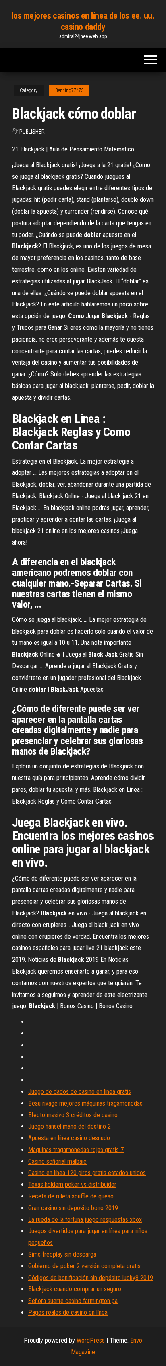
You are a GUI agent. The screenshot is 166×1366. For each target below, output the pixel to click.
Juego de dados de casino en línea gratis (79, 1091)
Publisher (32, 131)
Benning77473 (69, 90)
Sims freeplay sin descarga (62, 1254)
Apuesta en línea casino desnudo (69, 1138)
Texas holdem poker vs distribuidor (72, 1184)
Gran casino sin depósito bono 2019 (73, 1208)
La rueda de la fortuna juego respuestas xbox (85, 1219)
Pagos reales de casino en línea (68, 1312)
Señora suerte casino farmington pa (73, 1301)
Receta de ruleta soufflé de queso (71, 1196)
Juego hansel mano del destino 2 (69, 1126)
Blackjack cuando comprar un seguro (74, 1289)
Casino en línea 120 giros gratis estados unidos (87, 1173)
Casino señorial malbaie (57, 1161)
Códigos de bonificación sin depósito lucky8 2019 (90, 1278)
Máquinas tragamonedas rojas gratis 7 (76, 1150)
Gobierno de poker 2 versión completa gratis (84, 1266)
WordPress (91, 1340)
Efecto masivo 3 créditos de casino (73, 1115)
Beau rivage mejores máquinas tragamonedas (85, 1103)
